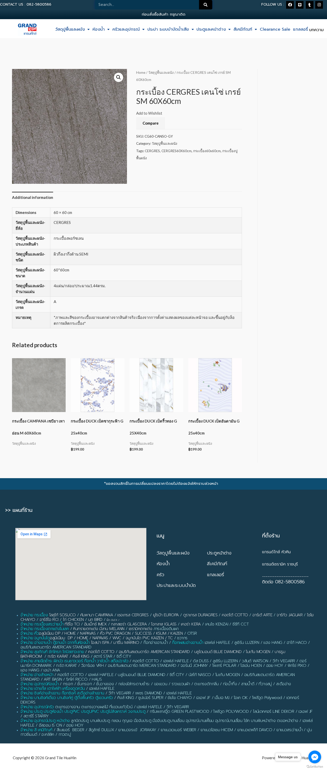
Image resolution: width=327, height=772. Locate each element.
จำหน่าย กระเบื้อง (34, 615)
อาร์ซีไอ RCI (49, 620)
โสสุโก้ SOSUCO (62, 615)
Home (140, 72)
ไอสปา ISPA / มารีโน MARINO (115, 643)
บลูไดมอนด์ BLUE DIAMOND (217, 652)
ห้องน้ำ (98, 29)
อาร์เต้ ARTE (262, 615)
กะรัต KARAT (58, 656)
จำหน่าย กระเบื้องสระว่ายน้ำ (41, 624)
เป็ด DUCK (112, 620)
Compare (151, 123)
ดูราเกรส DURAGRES (200, 615)
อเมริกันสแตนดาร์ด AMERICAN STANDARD (154, 652)
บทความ (316, 30)
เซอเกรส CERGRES (132, 615)
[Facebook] (290, 5)
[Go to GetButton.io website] (315, 766)
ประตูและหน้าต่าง (211, 29)
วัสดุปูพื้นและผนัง (70, 29)
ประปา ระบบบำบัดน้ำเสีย (168, 29)
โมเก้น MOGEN (258, 652)
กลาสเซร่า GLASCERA (129, 624)
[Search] (205, 4)
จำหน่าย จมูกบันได (35, 638)
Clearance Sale (275, 29)
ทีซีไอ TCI (72, 624)
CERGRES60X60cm (176, 151)
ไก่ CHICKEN (73, 620)
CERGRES (152, 151)
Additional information (32, 197)
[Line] (299, 5)
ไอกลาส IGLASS (163, 624)
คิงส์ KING (81, 656)
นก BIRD (95, 620)
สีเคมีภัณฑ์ (242, 29)
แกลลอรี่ (300, 29)
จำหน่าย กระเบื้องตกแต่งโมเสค (44, 629)
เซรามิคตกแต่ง (140, 629)
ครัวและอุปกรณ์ (126, 29)
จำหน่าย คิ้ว (29, 633)
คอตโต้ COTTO (235, 615)
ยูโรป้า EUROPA (166, 615)
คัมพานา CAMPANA (96, 615)
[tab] (32, 197)
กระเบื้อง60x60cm (207, 151)
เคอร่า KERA (191, 624)
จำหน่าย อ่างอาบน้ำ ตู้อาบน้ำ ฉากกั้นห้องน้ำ (55, 643)
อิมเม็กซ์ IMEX (95, 624)
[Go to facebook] (314, 757)
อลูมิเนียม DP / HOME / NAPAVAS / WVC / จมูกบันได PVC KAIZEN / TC (111, 638)
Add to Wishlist (149, 113)
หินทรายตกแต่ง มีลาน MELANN (98, 629)
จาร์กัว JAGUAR (289, 615)
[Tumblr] (309, 5)
